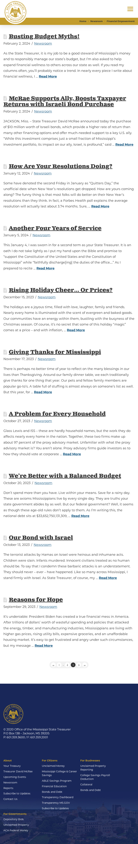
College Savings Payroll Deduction (95, 777)
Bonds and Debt (52, 791)
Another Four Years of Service (55, 228)
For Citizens (49, 760)
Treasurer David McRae (18, 771)
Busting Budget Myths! (44, 36)
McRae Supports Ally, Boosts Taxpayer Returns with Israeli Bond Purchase (64, 101)
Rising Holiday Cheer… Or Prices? (61, 290)
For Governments (14, 814)
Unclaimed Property (16, 824)
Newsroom (43, 44)
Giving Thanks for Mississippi (55, 352)
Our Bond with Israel (41, 538)
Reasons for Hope (36, 600)
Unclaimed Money (53, 766)
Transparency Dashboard (57, 797)
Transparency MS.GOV (56, 802)
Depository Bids (13, 819)
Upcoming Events (14, 777)
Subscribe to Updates (16, 793)
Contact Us (10, 799)
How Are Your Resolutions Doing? (60, 166)
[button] (130, 9)
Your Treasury (12, 766)
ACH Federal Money (15, 830)
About (7, 760)
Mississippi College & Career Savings (59, 773)
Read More (48, 76)
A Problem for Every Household (57, 414)
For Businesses (90, 760)
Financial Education (54, 786)
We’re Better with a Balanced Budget (65, 476)
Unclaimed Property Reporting (93, 767)
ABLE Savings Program (57, 780)
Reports (8, 788)
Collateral (86, 784)
